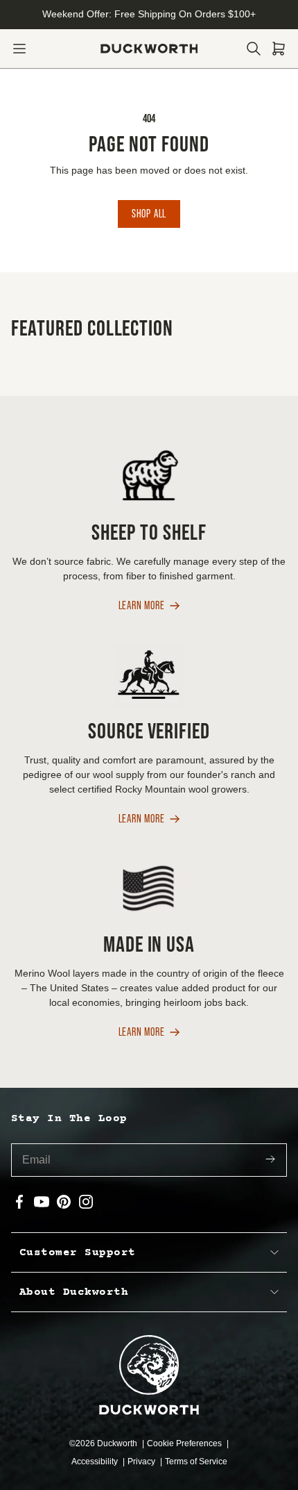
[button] (19, 48)
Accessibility (95, 1461)
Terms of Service (196, 1461)
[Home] (149, 48)
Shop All (149, 213)
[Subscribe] (270, 1160)
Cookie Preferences (185, 1443)
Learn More (142, 606)
